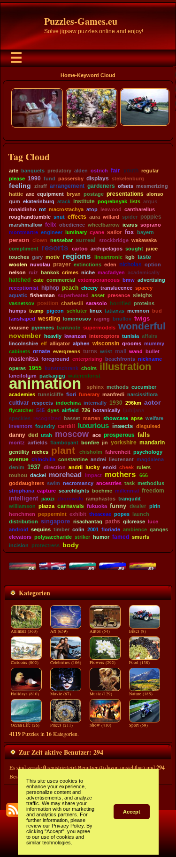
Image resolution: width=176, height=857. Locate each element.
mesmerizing (152, 186)
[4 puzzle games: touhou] (28, 475)
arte (13, 170)
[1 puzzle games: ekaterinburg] (55, 201)
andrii (76, 467)
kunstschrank (61, 368)
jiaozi (47, 498)
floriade (110, 529)
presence (118, 295)
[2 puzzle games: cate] (44, 280)
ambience (135, 529)
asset (98, 295)
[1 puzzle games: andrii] (83, 467)
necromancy (78, 483)
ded (33, 435)
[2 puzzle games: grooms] (142, 343)
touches (19, 257)
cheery (89, 288)
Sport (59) (138, 725)
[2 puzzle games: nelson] (26, 272)
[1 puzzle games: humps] (27, 311)
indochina (68, 403)
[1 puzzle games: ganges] (168, 529)
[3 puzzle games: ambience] (147, 529)
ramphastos (100, 498)
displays (97, 178)
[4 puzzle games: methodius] (165, 483)
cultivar (19, 403)
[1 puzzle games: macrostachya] (84, 209)
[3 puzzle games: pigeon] (64, 311)
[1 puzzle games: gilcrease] (145, 521)
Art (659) (59, 631)
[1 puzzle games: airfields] (48, 442)
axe (30, 194)
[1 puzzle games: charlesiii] (83, 303)
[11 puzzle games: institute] (95, 201)
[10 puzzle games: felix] (57, 224)
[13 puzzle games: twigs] (151, 318)
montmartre (23, 232)
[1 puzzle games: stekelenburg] (144, 178)
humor (101, 537)
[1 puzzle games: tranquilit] (141, 498)
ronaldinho (22, 209)
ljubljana (133, 410)
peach (70, 288)
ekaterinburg (38, 201)
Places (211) (61, 725)
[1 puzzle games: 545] (45, 410)
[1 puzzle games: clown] (48, 240)
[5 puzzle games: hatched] (31, 280)
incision (19, 545)
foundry (45, 426)
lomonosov (77, 318)
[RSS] (13, 809)
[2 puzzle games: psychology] (163, 452)
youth (130, 170)
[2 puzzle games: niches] (49, 452)
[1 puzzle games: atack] (71, 201)
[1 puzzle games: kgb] (135, 257)
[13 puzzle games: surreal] (97, 240)
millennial (127, 490)
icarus (130, 225)
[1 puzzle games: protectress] (60, 545)
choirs (89, 368)
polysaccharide (53, 537)
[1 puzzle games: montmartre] (38, 232)
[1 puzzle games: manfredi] (125, 394)
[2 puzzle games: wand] (143, 351)
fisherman (42, 295)
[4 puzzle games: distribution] (38, 521)
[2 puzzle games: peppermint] (67, 514)
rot (42, 209)
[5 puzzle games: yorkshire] (137, 442)
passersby (71, 178)
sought (134, 248)
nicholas (130, 264)
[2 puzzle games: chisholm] (103, 452)
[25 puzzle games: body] (80, 545)
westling (49, 318)
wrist (106, 351)
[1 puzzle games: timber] (70, 529)
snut (59, 217)
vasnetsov (21, 303)
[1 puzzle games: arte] (19, 170)
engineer (51, 232)
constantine (73, 459)
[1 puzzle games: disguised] (161, 426)
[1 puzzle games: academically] (160, 272)
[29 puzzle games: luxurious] (110, 425)
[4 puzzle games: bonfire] (99, 442)
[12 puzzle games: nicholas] (142, 264)
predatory (59, 170)
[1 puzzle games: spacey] (153, 288)
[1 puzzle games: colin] (85, 529)
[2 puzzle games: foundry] (55, 426)
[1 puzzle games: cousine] (29, 327)
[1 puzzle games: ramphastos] (116, 498)
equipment (50, 194)
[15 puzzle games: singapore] (71, 521)
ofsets (125, 186)
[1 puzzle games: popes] (130, 514)
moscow (72, 434)
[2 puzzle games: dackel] (46, 475)
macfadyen (111, 272)
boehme (102, 490)
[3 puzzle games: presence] (130, 295)
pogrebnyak (112, 201)
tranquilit (129, 498)
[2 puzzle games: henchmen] (36, 514)
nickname (150, 359)
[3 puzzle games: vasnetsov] (35, 303)
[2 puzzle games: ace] (101, 435)
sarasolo (96, 303)
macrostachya (66, 209)
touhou (18, 475)
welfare (154, 418)
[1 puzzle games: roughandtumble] (51, 217)
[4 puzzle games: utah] (53, 435)
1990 (34, 178)
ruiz (33, 272)
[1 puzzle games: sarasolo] (107, 303)
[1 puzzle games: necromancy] (94, 483)
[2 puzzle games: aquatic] (28, 295)
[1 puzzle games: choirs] (97, 368)
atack (63, 201)
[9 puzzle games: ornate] (51, 351)
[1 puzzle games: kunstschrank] (79, 368)
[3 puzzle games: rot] (46, 209)
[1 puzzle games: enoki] (117, 467)
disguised (148, 426)
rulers (144, 467)
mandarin (152, 442)
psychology (147, 452)
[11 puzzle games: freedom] (165, 490)
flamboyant (64, 442)
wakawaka (144, 240)
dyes (53, 410)
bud (157, 311)
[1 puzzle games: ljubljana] (144, 410)
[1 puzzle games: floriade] (121, 529)
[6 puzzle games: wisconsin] (120, 343)
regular (150, 170)
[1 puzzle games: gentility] (30, 452)
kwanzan (75, 336)
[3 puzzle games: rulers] (151, 467)
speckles (20, 418)
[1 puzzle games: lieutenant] (134, 459)
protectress (45, 545)
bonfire (90, 442)
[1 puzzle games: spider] (138, 217)
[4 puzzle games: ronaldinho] (37, 209)
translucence (116, 288)
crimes (70, 272)
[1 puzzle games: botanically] (121, 410)
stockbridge (114, 240)
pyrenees (42, 327)
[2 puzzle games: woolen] (28, 264)
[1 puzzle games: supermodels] (116, 327)
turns (90, 351)
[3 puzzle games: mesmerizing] (168, 186)
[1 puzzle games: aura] (100, 217)
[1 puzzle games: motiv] (60, 257)
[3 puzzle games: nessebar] (73, 240)
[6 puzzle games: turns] (98, 351)
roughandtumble (30, 217)
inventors (20, 426)
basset (72, 418)
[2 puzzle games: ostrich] (108, 170)
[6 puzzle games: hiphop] (60, 288)
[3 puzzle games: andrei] (106, 459)
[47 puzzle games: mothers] (137, 474)
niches (40, 452)
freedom (153, 490)
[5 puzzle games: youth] (139, 170)
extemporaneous (99, 280)
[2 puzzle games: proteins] (155, 303)
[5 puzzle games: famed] (129, 537)
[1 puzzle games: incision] (29, 545)
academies (22, 394)
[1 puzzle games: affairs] (158, 336)
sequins (41, 529)
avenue (19, 459)
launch (140, 514)
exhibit (77, 514)
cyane (97, 232)
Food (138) (139, 662)
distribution (23, 521)
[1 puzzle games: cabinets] (30, 351)
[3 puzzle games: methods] (129, 387)
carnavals (70, 506)
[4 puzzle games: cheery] (98, 288)
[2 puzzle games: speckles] (31, 418)
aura (94, 217)
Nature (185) (141, 694)
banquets (33, 170)
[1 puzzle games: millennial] (139, 490)
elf (44, 343)
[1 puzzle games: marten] (101, 418)
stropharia (21, 490)
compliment (23, 248)
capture (46, 490)
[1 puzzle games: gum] (21, 201)
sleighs (142, 295)
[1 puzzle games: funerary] (100, 394)
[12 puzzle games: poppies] (162, 217)
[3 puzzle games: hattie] (23, 194)
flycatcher (21, 410)
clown (39, 240)
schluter (77, 311)
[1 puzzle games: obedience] (85, 225)
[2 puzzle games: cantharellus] (155, 209)
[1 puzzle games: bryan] (81, 194)
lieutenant (121, 459)
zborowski (70, 498)
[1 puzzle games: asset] (105, 295)
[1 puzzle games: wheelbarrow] (120, 225)
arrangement (67, 186)
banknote (68, 327)
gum (14, 201)
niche (88, 272)
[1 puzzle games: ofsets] (134, 186)
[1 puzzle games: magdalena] (164, 459)
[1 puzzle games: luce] (159, 521)
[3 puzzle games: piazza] (55, 506)
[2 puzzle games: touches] (30, 257)
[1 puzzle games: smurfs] (150, 537)
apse (137, 418)
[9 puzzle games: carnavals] (84, 506)
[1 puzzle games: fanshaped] (36, 318)
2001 (93, 529)
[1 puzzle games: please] (25, 178)
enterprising (87, 359)
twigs (142, 318)
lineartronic (108, 257)
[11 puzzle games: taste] (152, 257)
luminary (76, 232)
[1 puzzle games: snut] (65, 217)
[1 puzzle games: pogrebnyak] (128, 201)
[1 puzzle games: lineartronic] (123, 257)
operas (17, 368)
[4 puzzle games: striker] (91, 537)
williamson (22, 506)
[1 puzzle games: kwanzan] (87, 336)
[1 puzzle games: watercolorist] (101, 376)
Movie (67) (60, 694)
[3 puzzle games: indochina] (81, 403)
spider (130, 217)
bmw (128, 280)
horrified (120, 303)
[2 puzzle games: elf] (47, 343)
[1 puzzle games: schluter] (87, 311)
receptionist (23, 288)
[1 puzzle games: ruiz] (38, 272)
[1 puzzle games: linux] (102, 311)
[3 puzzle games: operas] (26, 368)
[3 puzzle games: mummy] (165, 343)
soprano (150, 225)
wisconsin (105, 343)
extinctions (87, 264)
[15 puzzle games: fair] (121, 170)
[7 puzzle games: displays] (109, 178)
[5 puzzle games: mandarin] (165, 442)
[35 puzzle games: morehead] (83, 474)
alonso (154, 194)
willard (111, 217)
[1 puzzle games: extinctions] (102, 264)
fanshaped (22, 318)
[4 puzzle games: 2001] (99, 529)
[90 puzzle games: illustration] (152, 366)
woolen (18, 264)
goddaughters (26, 483)
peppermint (52, 514)
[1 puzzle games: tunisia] (139, 336)
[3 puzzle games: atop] (98, 209)
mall (120, 351)
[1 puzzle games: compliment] (39, 248)
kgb (130, 257)
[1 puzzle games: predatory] (72, 170)
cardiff (66, 426)
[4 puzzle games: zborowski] (83, 498)
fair (115, 170)
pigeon (55, 311)
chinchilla (43, 459)
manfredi (113, 394)
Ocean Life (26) (25, 725)
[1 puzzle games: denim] (25, 467)
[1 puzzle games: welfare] (164, 418)
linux (96, 311)
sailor (114, 232)
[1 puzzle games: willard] (120, 217)
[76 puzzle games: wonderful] (167, 326)
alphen (81, 343)
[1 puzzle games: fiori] (76, 394)
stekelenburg (128, 178)
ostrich (99, 170)
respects (42, 403)
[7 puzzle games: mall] (127, 351)
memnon (138, 311)
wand (136, 351)
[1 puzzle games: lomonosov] (91, 318)
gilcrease (134, 521)
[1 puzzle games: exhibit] (87, 514)
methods (118, 387)
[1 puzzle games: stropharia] (35, 490)
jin (105, 442)
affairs (149, 336)
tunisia (130, 336)
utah (46, 435)
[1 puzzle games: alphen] (90, 343)
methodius (151, 483)
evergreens (66, 351)
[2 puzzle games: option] (161, 264)
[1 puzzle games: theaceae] (112, 514)
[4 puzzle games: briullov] (132, 318)
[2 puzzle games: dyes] (60, 410)
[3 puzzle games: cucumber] (157, 387)
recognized (47, 418)
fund (49, 178)
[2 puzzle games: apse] (143, 418)
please (17, 178)
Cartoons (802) (24, 662)
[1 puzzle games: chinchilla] (56, 459)
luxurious (93, 425)
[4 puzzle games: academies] (36, 394)
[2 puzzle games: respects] (53, 403)
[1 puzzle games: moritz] (25, 442)
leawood (111, 209)
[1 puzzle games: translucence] (133, 288)
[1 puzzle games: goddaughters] (45, 483)
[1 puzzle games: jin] (108, 442)
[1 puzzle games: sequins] (51, 529)
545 (40, 410)
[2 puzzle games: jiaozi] (55, 498)
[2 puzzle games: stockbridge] (129, 240)
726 (86, 410)
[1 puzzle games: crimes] (79, 272)
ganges (159, 529)
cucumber (143, 387)
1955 (35, 368)
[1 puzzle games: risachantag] (103, 521)
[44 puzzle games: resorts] (69, 247)
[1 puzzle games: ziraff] (47, 186)
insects (122, 425)
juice (152, 248)
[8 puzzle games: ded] (38, 435)
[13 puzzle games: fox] (135, 232)
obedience (72, 225)
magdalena (150, 459)
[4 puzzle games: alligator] (70, 343)
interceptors (104, 336)
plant (63, 450)
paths (112, 521)
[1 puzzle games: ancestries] (122, 483)
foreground (55, 359)
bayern (145, 232)
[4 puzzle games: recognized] (61, 418)
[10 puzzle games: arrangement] (85, 186)
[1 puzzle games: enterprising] (103, 359)
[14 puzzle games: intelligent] (39, 498)
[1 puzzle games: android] (29, 529)
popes (122, 514)
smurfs (140, 537)
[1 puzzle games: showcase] (129, 418)
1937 (33, 467)
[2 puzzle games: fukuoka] (107, 506)
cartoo (80, 248)
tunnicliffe (50, 394)
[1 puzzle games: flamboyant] (79, 442)
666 (143, 475)
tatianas (114, 311)
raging (102, 318)
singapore (55, 521)
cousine (19, 327)
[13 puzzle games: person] (30, 240)
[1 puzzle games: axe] (35, 194)
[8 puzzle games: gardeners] (115, 186)
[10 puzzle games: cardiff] (76, 426)
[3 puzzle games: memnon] (150, 311)
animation (45, 383)
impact (93, 475)
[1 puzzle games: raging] (110, 318)
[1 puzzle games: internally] (107, 403)
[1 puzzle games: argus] (158, 201)
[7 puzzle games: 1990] (41, 178)
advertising (151, 280)
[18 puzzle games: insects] (134, 425)
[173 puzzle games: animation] (83, 383)
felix (50, 224)
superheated (73, 295)
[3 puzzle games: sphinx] (104, 387)
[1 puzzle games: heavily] (62, 336)
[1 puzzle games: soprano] (161, 225)
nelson (17, 272)
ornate (41, 351)
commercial (60, 280)
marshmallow (25, 225)
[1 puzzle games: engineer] (63, 232)
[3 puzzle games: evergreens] (81, 351)
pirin (155, 506)
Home (68, 75)
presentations (125, 194)
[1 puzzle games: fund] (56, 178)
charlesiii (72, 303)
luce (153, 521)
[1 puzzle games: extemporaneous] (120, 280)
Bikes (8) (137, 631)
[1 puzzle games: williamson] (36, 506)
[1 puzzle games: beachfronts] (136, 359)
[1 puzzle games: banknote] (81, 327)
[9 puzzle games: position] (59, 303)
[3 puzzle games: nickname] (162, 359)
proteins (144, 303)
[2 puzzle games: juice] (158, 248)
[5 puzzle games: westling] (60, 318)
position (47, 303)
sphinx (95, 387)
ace (96, 435)
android (18, 529)
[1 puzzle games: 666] (148, 475)
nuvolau (40, 264)
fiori (71, 394)
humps (17, 311)
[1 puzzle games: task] (135, 483)
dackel (38, 475)
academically (144, 272)
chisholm (90, 452)
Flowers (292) (102, 662)
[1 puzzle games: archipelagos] (123, 248)
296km (133, 403)
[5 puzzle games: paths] (121, 521)
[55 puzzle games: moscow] (90, 434)
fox (129, 232)
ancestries (109, 483)
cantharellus (139, 209)
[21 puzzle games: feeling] (32, 185)
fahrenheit (117, 452)
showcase (115, 418)
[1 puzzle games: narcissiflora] (158, 394)
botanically (106, 410)
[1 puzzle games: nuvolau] (51, 264)
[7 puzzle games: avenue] (29, 459)
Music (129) (101, 694)
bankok (50, 272)
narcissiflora (142, 394)
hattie (16, 194)
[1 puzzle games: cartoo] (88, 248)
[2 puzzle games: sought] (144, 248)
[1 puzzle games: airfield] (79, 410)
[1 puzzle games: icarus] (138, 225)
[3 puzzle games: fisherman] (55, 295)
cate (38, 280)
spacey (144, 288)
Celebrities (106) (65, 662)
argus (150, 201)
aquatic (18, 295)
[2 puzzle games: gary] (43, 257)
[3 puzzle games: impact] (102, 475)
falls (144, 435)
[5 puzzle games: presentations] (144, 194)
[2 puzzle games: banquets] (45, 170)
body (70, 545)
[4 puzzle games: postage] (104, 194)
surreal (86, 240)
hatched (20, 280)
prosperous (119, 435)
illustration (125, 366)
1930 (115, 403)
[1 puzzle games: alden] (88, 170)
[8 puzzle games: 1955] (42, 368)
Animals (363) (24, 631)
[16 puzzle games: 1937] (41, 467)
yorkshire (124, 442)
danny (17, 435)
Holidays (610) (25, 694)
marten (91, 418)
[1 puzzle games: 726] (91, 410)
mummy (154, 343)
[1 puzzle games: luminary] (87, 232)
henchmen (22, 514)
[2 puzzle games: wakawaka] (157, 240)
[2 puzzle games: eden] (117, 264)
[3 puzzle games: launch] (150, 514)
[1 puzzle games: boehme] (113, 490)
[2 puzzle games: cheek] (134, 467)
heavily (52, 336)
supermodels (99, 327)
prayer (62, 264)
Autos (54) (100, 631)
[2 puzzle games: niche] (95, 272)
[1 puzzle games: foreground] (70, 359)
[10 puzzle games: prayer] (71, 264)
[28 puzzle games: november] (42, 335)
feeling (20, 185)
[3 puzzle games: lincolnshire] (38, 343)
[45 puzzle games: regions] (92, 256)
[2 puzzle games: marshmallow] (43, 225)
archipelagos (106, 248)
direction (55, 467)
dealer (138, 506)
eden (110, 264)
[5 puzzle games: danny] (26, 435)
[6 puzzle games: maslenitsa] (39, 359)
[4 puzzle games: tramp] (44, 311)
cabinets (19, 351)
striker (82, 537)
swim (53, 483)
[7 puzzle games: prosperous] (135, 435)
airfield (70, 410)
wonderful (142, 326)
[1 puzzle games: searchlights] (90, 490)
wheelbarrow (104, 225)
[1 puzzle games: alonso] (164, 194)
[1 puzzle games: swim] (60, 483)
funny (118, 506)
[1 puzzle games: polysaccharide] (72, 537)
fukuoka (97, 506)
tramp (36, 311)
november (25, 335)
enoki (109, 467)
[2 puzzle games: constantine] (88, 459)
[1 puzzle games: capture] (56, 490)
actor (152, 402)
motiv (53, 257)
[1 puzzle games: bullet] (160, 351)
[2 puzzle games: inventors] (33, 426)
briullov (122, 318)
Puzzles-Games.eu (80, 21)
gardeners (101, 186)
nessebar (61, 240)
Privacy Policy (68, 825)
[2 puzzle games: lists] (141, 201)
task (129, 483)
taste (144, 257)
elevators (20, 537)
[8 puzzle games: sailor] (122, 232)
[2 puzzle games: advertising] (166, 280)
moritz (17, 442)
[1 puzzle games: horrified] (131, 303)
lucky (92, 467)
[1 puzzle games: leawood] (122, 209)
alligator (60, 343)
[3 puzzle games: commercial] (76, 280)
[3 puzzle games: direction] (66, 467)
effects (77, 217)
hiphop (50, 288)
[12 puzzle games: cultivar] (30, 403)
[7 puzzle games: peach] (79, 288)
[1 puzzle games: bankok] (60, 272)
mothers (120, 474)
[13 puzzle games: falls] (151, 435)
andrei (98, 459)
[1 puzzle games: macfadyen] (125, 272)
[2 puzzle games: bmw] (135, 280)
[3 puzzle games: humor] (110, 537)
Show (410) (100, 725)
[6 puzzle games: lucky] (100, 467)
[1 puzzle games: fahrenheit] (131, 452)
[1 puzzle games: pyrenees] (54, 327)
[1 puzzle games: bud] (162, 311)
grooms (131, 343)
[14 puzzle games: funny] (127, 506)
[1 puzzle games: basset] (81, 418)
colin (78, 529)
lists (135, 201)
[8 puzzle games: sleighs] (152, 295)
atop (92, 209)
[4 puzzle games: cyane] (105, 232)
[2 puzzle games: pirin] (161, 506)
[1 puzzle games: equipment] (64, 194)
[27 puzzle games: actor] (161, 402)
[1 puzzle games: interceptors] (120, 336)
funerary (89, 394)
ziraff (40, 186)
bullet (152, 351)
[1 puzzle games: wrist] (113, 351)
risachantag (87, 521)
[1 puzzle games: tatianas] (125, 311)
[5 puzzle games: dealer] (147, 506)
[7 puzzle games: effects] (87, 217)
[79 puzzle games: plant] (76, 450)
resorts (54, 247)
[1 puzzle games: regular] (159, 170)
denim (16, 467)
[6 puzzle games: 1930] (123, 403)
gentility (19, 452)
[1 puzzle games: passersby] (84, 178)
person (19, 240)
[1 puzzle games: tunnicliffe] (64, 394)
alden (81, 170)
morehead (65, 474)
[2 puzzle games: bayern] (154, 232)
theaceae (100, 514)
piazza (46, 506)
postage (94, 194)
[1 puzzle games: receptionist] (39, 288)
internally (95, 403)
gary (37, 257)
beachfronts (120, 359)
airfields (37, 442)
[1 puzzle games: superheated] (89, 295)
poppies (150, 217)
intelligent (23, 498)
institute (84, 201)
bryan (74, 194)
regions (76, 256)
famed (120, 537)
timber (61, 529)
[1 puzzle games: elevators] (32, 537)
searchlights (74, 490)
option (153, 264)
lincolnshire (23, 343)
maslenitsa (23, 359)
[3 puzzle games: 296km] (142, 403)
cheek (126, 467)
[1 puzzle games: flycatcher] (34, 410)
